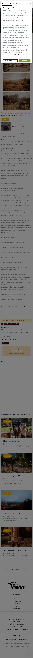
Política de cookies (18, 55)
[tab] (7, 4)
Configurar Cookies (10, 60)
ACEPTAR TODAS (24, 60)
